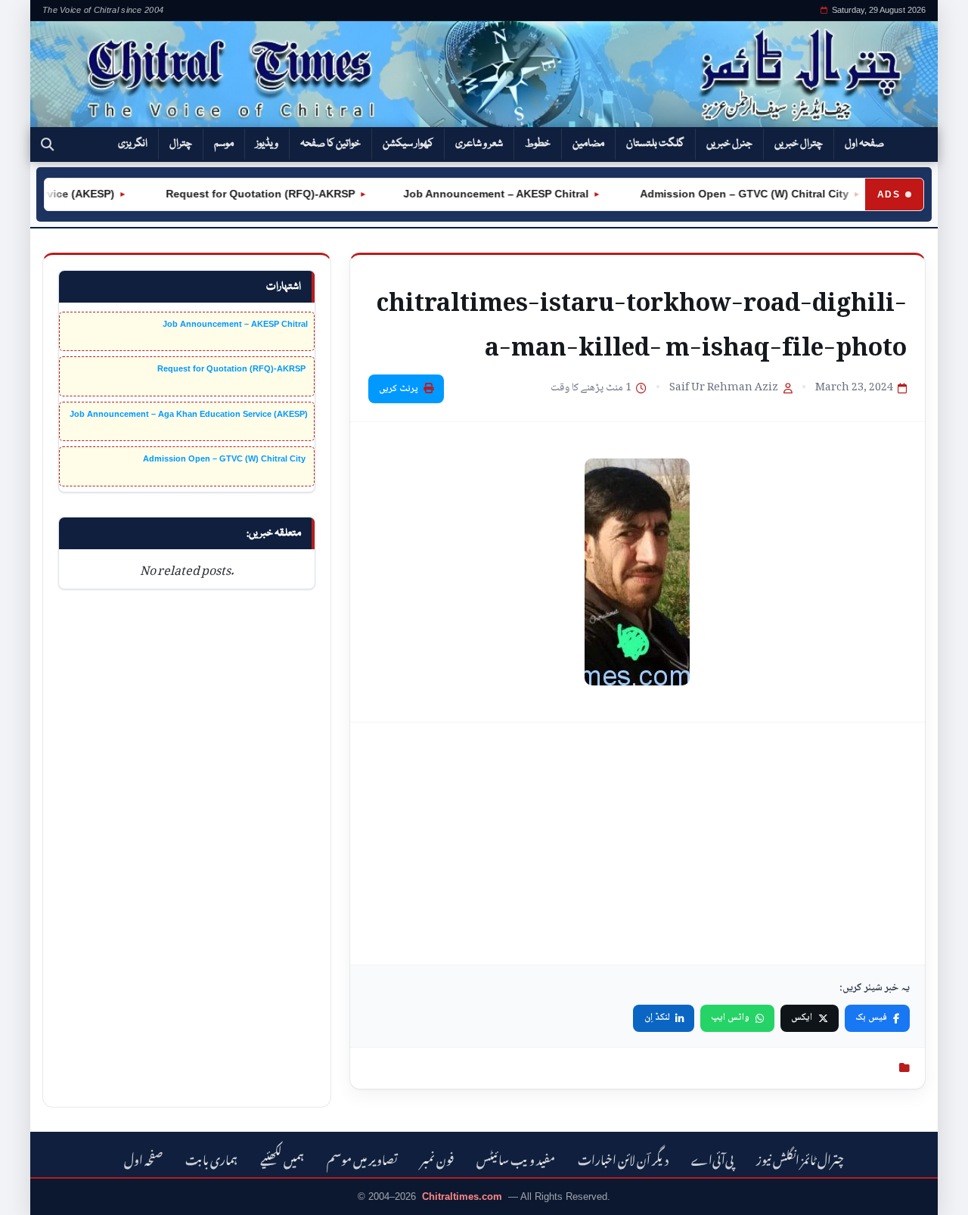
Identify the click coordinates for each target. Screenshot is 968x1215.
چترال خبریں (798, 143)
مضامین (588, 143)
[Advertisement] (637, 843)
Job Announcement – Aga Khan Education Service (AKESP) (189, 413)
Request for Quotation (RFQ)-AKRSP (245, 194)
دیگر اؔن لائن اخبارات (623, 1158)
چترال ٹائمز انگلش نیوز (800, 1158)
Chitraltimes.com (462, 1196)
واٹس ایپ (730, 1017)
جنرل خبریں (729, 143)
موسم (224, 143)
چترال (180, 143)
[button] (47, 144)
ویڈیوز (267, 143)
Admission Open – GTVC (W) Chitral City (729, 194)
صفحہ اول (864, 143)
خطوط (538, 143)
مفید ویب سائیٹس (515, 1158)
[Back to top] (34, 1193)
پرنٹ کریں (398, 389)
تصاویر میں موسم (362, 1158)
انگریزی (132, 143)
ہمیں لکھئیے (282, 1158)
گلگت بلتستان (655, 143)
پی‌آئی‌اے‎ (712, 1158)
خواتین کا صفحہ (330, 143)
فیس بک (871, 1017)
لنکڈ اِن (657, 1017)
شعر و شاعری (479, 143)
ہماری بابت (211, 1158)
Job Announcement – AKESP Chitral (482, 194)
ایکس (801, 1017)
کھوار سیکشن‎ (408, 143)
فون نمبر (437, 1158)
